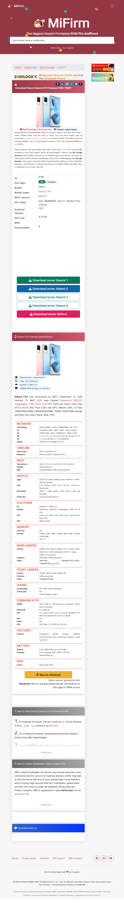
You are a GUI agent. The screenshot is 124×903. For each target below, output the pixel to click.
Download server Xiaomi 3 (50, 297)
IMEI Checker (76, 858)
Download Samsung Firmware (87, 895)
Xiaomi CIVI (30, 67)
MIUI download (59, 892)
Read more (46, 752)
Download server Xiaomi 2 (50, 288)
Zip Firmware (47, 67)
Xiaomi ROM (96, 892)
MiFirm (18, 6)
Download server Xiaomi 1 (50, 280)
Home (18, 67)
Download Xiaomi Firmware (40, 892)
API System (59, 858)
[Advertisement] (48, 250)
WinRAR (53, 725)
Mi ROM (69, 892)
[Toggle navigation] (112, 6)
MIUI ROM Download (82, 892)
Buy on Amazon (50, 674)
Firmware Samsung (66, 895)
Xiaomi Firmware (21, 892)
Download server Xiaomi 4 (50, 305)
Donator (44, 858)
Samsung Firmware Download (44, 895)
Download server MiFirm (50, 314)
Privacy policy (29, 858)
